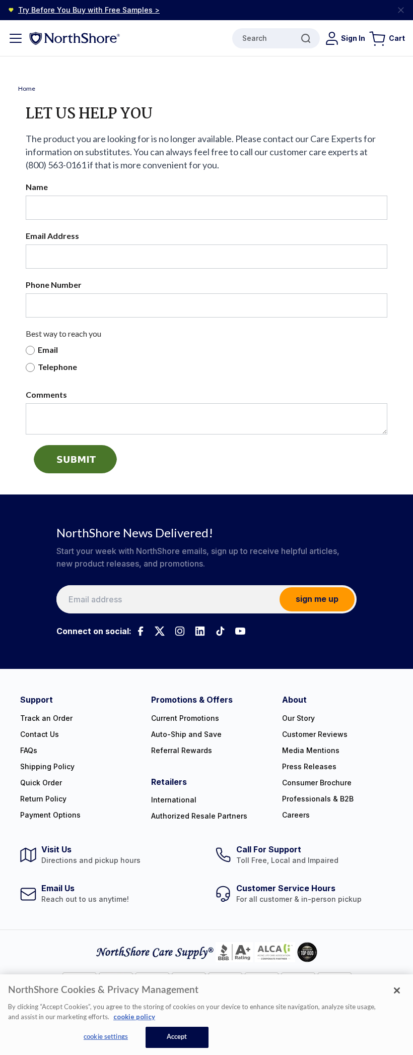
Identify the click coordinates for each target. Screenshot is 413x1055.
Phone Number (54, 284)
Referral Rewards (181, 750)
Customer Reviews (315, 734)
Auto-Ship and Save (186, 734)
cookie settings (106, 1037)
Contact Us (39, 734)
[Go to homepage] (74, 38)
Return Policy (43, 798)
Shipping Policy (47, 766)
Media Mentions (310, 750)
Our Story (298, 718)
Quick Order (41, 782)
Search (254, 38)
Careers (296, 815)
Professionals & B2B (318, 798)
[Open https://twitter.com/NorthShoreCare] (160, 631)
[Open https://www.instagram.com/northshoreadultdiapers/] (180, 631)
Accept (177, 1037)
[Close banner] (401, 10)
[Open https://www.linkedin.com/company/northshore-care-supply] (200, 631)
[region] (206, 1014)
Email (48, 349)
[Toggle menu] (15, 38)
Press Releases (309, 766)
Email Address (52, 235)
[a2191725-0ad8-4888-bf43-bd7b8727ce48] (75, 459)
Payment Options (50, 815)
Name (37, 187)
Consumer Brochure (317, 782)
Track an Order (46, 718)
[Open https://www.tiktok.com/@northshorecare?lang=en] (220, 631)
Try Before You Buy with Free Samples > (89, 10)
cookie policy (134, 1017)
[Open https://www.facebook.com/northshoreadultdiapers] (139, 631)
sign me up (317, 599)
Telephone (57, 366)
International (173, 799)
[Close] (397, 990)
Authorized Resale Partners (199, 816)
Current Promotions (185, 718)
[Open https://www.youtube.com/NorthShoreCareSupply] (240, 631)
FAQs (28, 750)
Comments (46, 394)
